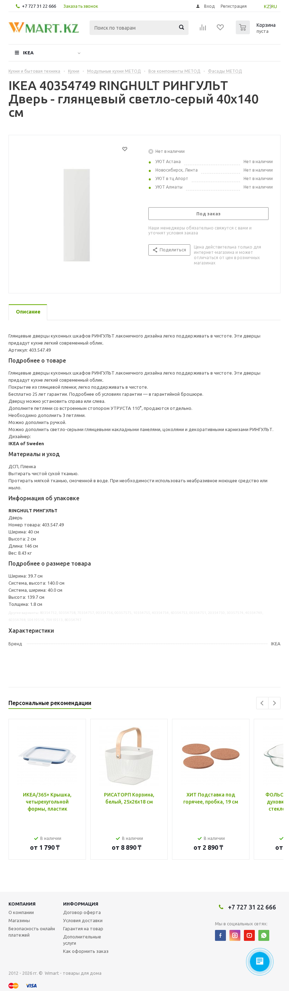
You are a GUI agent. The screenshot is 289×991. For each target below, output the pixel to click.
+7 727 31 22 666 (39, 6)
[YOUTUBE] (249, 935)
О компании (21, 912)
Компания (22, 903)
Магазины (19, 920)
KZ (267, 6)
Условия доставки (83, 920)
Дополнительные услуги (82, 939)
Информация (80, 903)
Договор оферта (82, 912)
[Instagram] (234, 935)
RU (274, 6)
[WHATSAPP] (263, 935)
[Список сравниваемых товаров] (203, 30)
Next (274, 703)
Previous (262, 703)
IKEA (28, 52)
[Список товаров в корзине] (256, 32)
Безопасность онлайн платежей (31, 931)
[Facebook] (220, 935)
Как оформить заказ (86, 951)
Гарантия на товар (83, 928)
